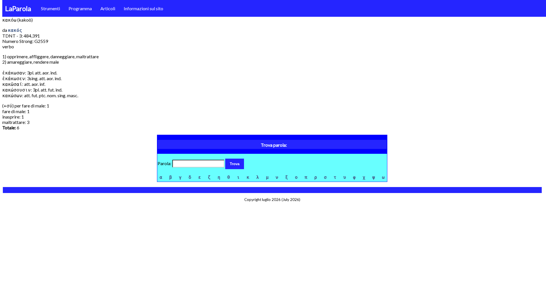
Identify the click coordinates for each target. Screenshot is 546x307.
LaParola (18, 8)
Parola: (165, 163)
